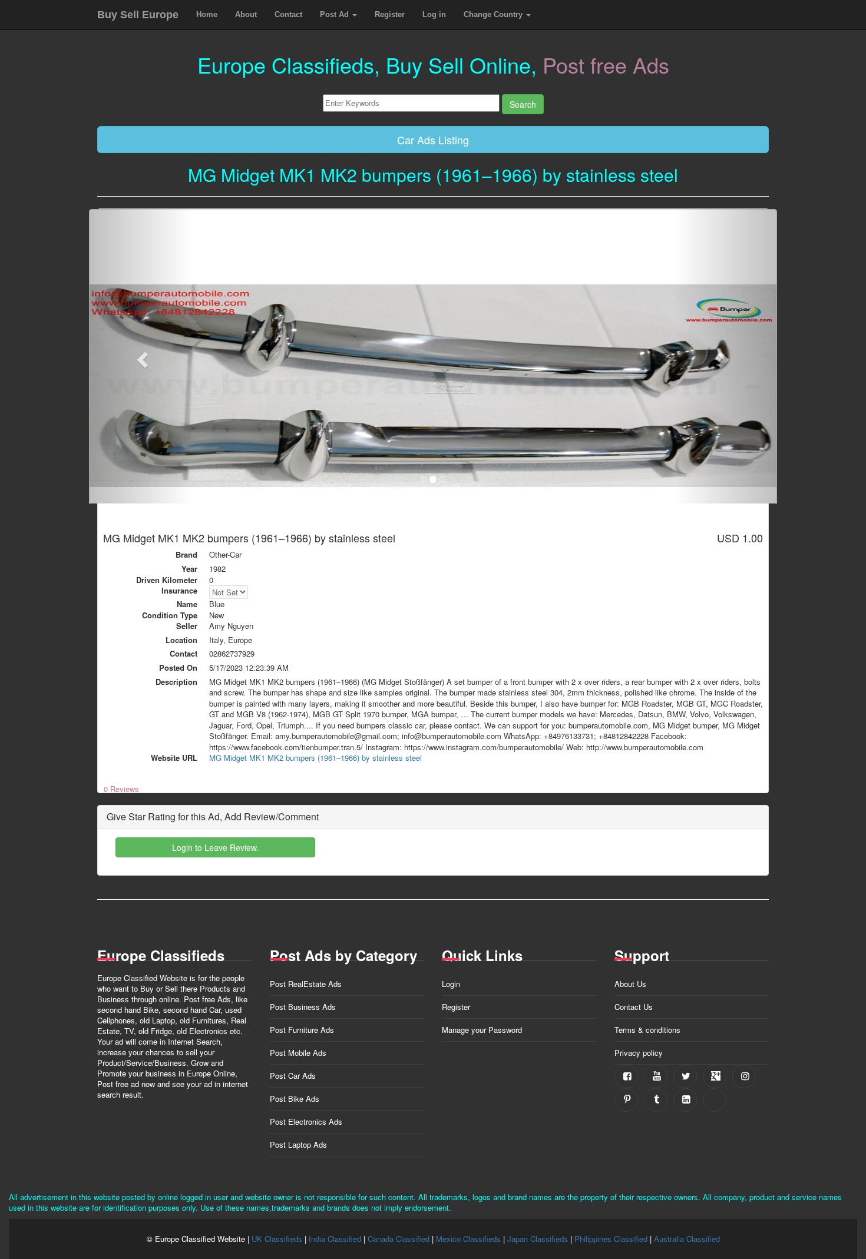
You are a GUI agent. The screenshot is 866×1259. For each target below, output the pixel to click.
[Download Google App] (714, 1100)
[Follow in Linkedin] (685, 1100)
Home (206, 14)
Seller (186, 626)
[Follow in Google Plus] (714, 1076)
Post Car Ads (293, 1075)
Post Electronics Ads (306, 1121)
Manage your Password (482, 1029)
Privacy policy (638, 1052)
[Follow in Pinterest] (626, 1100)
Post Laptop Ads (298, 1144)
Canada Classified (398, 1238)
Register (390, 14)
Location (181, 640)
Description (176, 682)
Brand (186, 554)
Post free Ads (606, 64)
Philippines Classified (610, 1238)
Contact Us (633, 1006)
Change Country (494, 14)
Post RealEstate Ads (306, 983)
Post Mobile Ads (298, 1052)
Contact (288, 14)
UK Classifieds (277, 1238)
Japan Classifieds (537, 1238)
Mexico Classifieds (468, 1238)
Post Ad (335, 14)
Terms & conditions (647, 1029)
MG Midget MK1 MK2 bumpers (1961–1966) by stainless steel (315, 757)
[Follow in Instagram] (744, 1076)
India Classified (335, 1238)
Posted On (178, 667)
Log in (434, 14)
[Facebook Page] (626, 1076)
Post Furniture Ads (302, 1029)
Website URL (174, 758)
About (246, 14)
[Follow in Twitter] (685, 1076)
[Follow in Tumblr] (655, 1100)
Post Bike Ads (294, 1098)
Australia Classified (687, 1238)
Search (523, 104)
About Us (630, 983)
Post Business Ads (303, 1006)
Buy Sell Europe (138, 15)
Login (451, 983)
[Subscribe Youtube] (655, 1076)
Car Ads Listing (433, 139)
